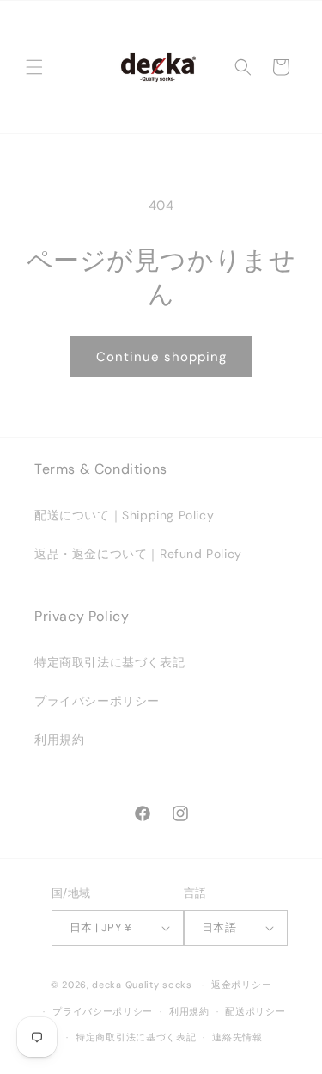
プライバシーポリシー (97, 701)
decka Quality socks (141, 985)
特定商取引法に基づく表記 (109, 662)
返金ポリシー (241, 985)
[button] (34, 67)
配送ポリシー (255, 1011)
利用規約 (59, 739)
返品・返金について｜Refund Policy (138, 554)
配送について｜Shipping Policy (124, 515)
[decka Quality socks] (158, 67)
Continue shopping (161, 356)
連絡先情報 (237, 1037)
